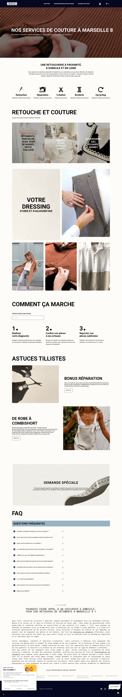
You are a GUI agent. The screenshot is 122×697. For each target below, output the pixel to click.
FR (108, 3)
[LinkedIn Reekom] (101, 689)
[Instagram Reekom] (105, 689)
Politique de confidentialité (45, 688)
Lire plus (68, 390)
